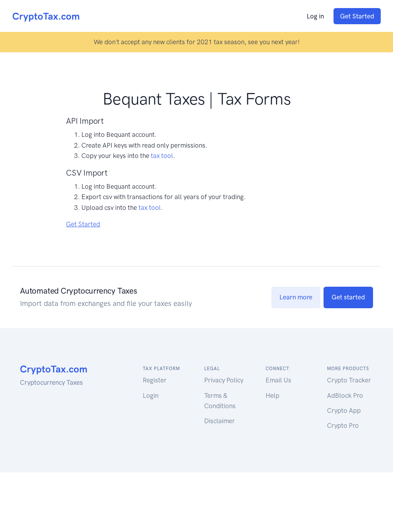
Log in (315, 16)
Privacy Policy (223, 380)
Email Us (278, 380)
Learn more (295, 297)
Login (151, 395)
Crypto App (344, 410)
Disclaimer (219, 421)
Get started (348, 297)
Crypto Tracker (349, 380)
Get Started (357, 16)
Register (155, 380)
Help (272, 395)
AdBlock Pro (345, 395)
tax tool (162, 155)
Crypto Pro (343, 425)
